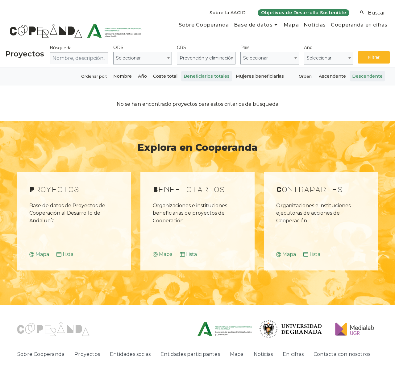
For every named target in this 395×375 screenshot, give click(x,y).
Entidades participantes (190, 354)
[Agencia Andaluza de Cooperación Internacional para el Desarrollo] (112, 31)
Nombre (122, 76)
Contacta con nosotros (342, 354)
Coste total (165, 76)
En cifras (293, 354)
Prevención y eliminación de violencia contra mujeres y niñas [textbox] (207, 58)
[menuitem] (227, 13)
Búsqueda (61, 48)
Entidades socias (130, 354)
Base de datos (253, 25)
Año (317, 53)
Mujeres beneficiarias (260, 76)
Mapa (291, 25)
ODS (127, 53)
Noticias (315, 25)
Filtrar (374, 57)
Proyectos (87, 354)
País (254, 53)
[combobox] (142, 58)
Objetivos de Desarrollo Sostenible (303, 12)
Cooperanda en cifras (359, 25)
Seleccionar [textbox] (128, 58)
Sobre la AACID (228, 12)
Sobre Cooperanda (204, 25)
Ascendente (332, 76)
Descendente (367, 76)
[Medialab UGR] (352, 329)
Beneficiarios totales (207, 76)
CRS (206, 53)
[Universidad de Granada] (290, 329)
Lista (68, 254)
